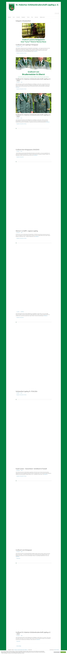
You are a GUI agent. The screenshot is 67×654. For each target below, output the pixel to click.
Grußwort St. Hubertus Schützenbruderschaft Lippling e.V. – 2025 (33, 115)
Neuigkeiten (23, 17)
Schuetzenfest (22, 123)
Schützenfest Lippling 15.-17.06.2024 (26, 391)
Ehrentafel (18, 17)
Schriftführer (22, 311)
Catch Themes (57, 649)
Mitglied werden (42, 17)
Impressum (36, 17)
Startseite (9, 17)
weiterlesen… (36, 51)
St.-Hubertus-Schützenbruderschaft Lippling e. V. (37, 5)
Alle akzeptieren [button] (63, 652)
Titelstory (25, 123)
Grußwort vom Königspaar (24, 550)
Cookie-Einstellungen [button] (57, 652)
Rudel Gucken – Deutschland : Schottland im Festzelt (31, 469)
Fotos (32, 17)
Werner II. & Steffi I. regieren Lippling (27, 231)
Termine (28, 17)
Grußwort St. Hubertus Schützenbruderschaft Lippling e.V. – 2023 (33, 633)
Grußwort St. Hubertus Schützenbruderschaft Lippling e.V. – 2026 (33, 79)
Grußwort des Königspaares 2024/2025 (28, 149)
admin (21, 46)
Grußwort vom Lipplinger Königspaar (27, 45)
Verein (14, 17)
